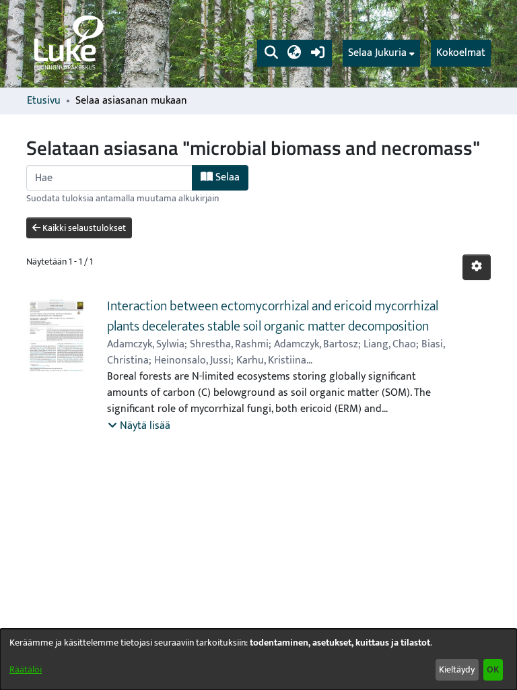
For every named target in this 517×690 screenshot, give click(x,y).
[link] (67, 44)
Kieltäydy (457, 669)
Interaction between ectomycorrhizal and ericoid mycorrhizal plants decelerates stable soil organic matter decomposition (272, 316)
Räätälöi (25, 669)
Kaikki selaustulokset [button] (83, 228)
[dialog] (258, 659)
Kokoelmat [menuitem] (460, 53)
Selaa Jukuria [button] (377, 53)
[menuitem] (381, 53)
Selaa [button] (226, 177)
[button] (271, 53)
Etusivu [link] (44, 101)
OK (493, 669)
